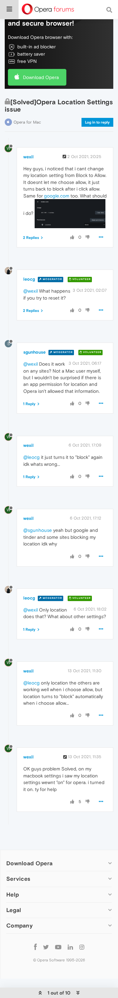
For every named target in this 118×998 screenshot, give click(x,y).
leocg (29, 279)
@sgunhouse (37, 530)
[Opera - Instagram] (81, 947)
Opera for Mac (27, 122)
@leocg (31, 457)
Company (19, 925)
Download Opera (41, 77)
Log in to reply (97, 122)
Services (18, 878)
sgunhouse (34, 352)
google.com (56, 195)
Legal (13, 910)
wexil (28, 156)
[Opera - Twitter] (46, 947)
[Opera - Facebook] (35, 947)
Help (12, 894)
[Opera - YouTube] (58, 947)
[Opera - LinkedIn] (70, 947)
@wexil (30, 291)
